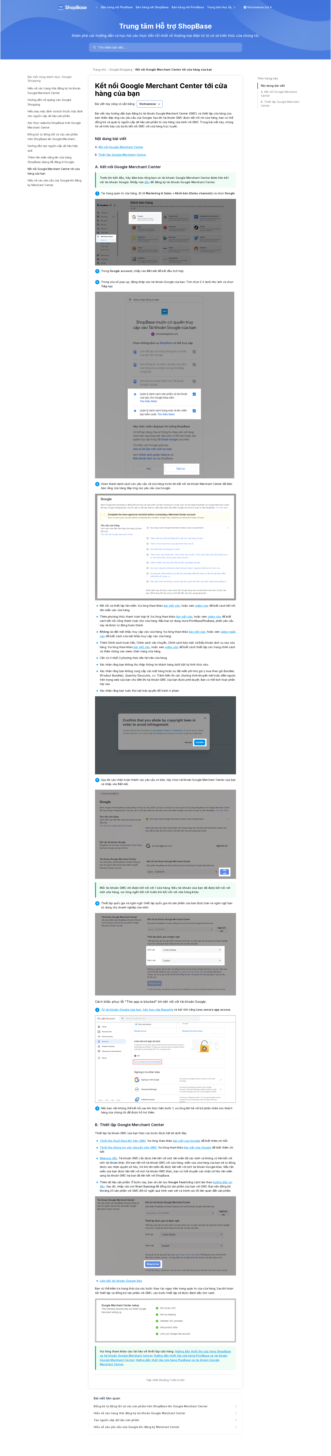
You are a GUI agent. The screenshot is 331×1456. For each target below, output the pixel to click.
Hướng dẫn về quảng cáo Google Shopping (49, 102)
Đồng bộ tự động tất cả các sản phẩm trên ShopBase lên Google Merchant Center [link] (150, 1406)
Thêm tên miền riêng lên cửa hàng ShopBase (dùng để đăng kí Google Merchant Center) (51, 161)
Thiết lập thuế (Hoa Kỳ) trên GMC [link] (123, 1140)
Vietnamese (147, 103)
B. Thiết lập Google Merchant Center (132, 1124)
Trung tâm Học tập (220, 7)
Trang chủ (99, 69)
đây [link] (147, 182)
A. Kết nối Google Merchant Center (130, 167)
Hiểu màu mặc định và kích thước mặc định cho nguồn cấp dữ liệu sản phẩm (55, 114)
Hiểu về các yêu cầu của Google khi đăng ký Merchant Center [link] (136, 1427)
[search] (167, 47)
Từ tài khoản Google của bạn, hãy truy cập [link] (137, 1009)
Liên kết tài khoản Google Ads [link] (121, 1280)
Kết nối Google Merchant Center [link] (120, 147)
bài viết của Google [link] (186, 1140)
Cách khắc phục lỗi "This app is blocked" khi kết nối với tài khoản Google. (150, 1002)
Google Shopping (120, 69)
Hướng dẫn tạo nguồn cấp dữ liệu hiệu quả (53, 148)
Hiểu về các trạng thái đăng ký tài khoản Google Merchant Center (54, 91)
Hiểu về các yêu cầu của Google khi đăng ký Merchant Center (54, 183)
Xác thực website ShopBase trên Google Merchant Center (54, 125)
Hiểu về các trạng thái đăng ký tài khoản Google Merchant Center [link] (139, 1413)
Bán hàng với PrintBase (188, 7)
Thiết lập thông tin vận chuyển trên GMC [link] (128, 1147)
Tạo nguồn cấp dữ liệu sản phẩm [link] (116, 1420)
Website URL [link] (108, 1158)
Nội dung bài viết (113, 138)
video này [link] (202, 605)
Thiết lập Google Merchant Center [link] (122, 154)
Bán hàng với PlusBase (117, 7)
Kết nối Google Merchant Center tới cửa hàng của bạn (54, 171)
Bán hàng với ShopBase (152, 7)
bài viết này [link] (172, 605)
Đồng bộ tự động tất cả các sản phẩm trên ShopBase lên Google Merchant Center (53, 138)
